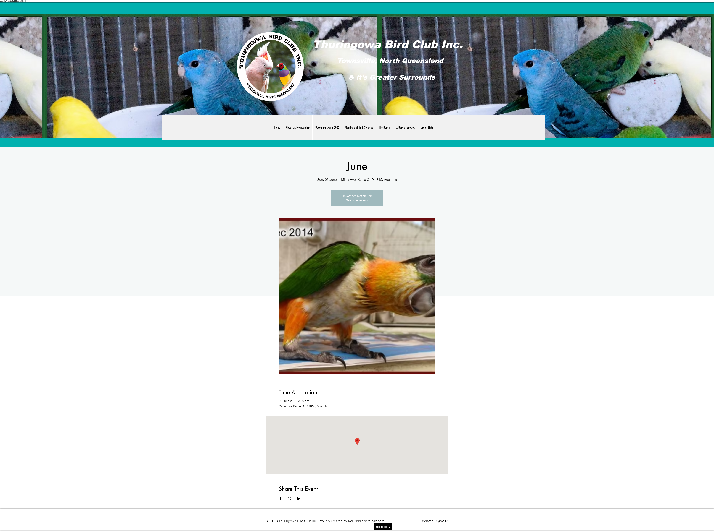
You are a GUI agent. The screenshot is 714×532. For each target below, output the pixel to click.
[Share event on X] (289, 498)
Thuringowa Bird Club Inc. (388, 44)
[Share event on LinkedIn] (298, 498)
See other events (357, 200)
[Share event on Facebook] (280, 498)
